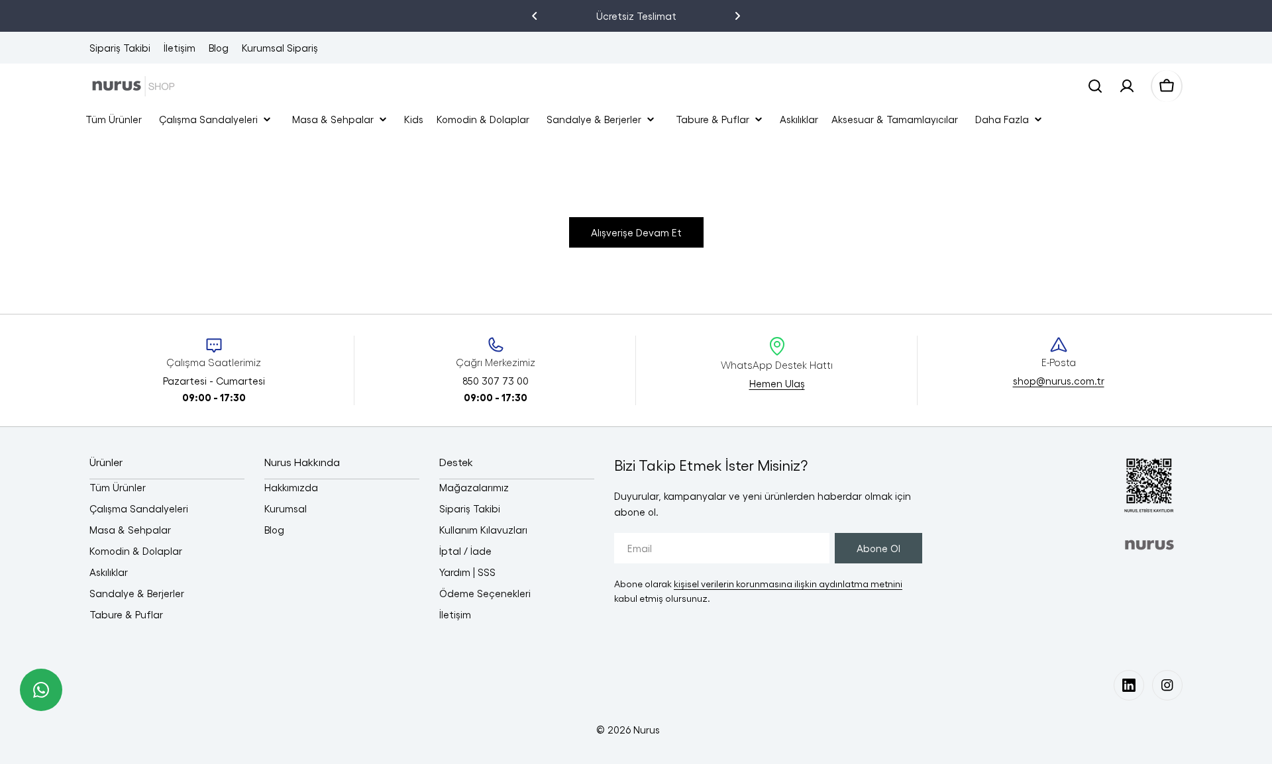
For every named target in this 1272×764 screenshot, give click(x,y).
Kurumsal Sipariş (280, 48)
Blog (219, 48)
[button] (535, 16)
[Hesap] (1127, 86)
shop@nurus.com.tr (1058, 381)
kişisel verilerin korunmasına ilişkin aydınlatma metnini (788, 583)
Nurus (646, 730)
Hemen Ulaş (777, 383)
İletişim (179, 48)
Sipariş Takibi (119, 48)
